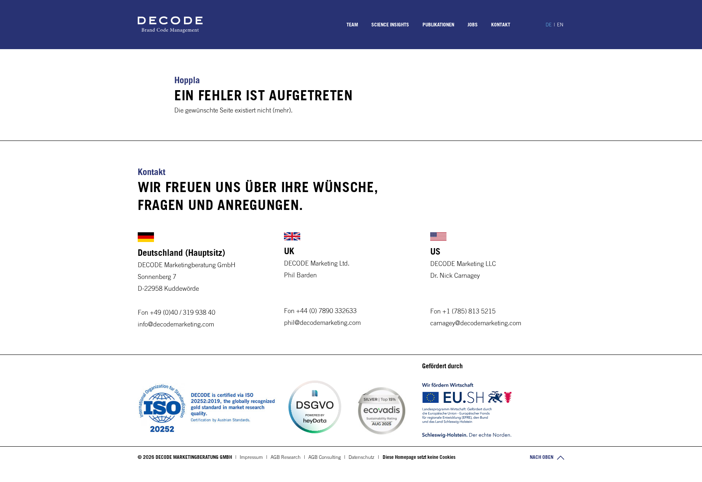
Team (352, 24)
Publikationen (438, 24)
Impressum (251, 457)
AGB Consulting (324, 457)
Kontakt (500, 24)
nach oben (542, 457)
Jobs (473, 24)
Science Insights (390, 24)
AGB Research (286, 457)
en (560, 24)
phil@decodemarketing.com (322, 322)
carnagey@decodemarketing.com (475, 323)
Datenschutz (361, 457)
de (549, 24)
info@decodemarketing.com (176, 324)
